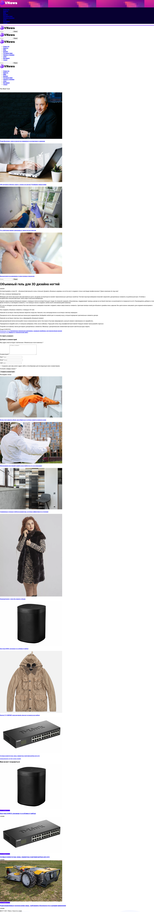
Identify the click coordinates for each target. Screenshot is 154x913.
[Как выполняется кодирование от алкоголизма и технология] (31, 273)
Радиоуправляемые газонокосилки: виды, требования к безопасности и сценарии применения (33, 905)
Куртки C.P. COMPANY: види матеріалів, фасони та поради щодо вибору (20, 715)
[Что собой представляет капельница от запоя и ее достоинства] (31, 227)
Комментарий (4, 354)
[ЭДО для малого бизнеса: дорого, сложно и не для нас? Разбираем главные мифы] (31, 181)
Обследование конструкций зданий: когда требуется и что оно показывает (21, 465)
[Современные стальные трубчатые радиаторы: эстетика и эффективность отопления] (31, 509)
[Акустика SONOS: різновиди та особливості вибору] (31, 646)
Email (2, 360)
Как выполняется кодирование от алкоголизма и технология (17, 276)
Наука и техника (5, 810)
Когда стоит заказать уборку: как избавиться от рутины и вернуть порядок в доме (23, 420)
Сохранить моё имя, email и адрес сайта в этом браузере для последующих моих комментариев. (31, 366)
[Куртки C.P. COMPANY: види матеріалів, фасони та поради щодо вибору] (31, 712)
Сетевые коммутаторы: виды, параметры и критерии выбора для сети (20, 756)
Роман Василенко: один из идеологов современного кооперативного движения (22, 141)
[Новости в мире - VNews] (7, 43)
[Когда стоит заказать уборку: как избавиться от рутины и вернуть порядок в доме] (31, 417)
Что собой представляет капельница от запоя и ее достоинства (18, 230)
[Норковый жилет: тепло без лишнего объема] (31, 596)
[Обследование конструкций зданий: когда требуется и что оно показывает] (31, 463)
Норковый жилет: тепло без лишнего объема (12, 599)
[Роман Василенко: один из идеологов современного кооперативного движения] (31, 138)
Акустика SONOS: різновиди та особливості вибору (14, 648)
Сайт (1, 363)
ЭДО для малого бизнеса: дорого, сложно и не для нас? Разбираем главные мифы (23, 184)
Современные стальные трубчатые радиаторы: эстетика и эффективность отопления (24, 511)
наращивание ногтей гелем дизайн (10, 758)
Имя (1, 357)
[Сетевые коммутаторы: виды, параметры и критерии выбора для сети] (31, 753)
